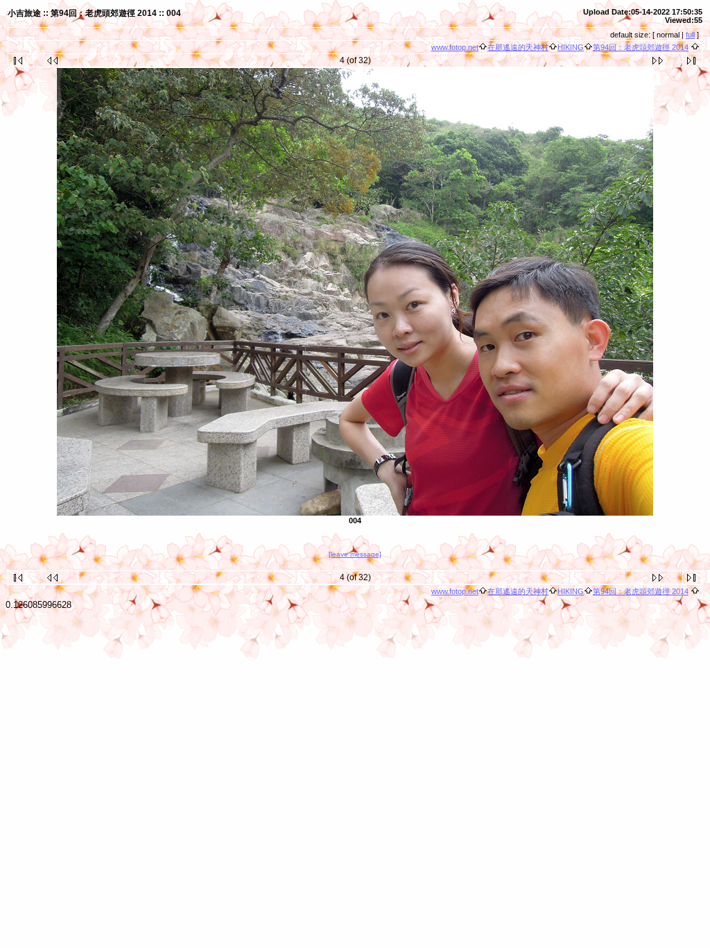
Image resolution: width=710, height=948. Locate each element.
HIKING (570, 47)
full (690, 35)
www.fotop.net (454, 47)
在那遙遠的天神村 (517, 47)
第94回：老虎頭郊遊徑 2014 (641, 47)
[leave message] (355, 554)
